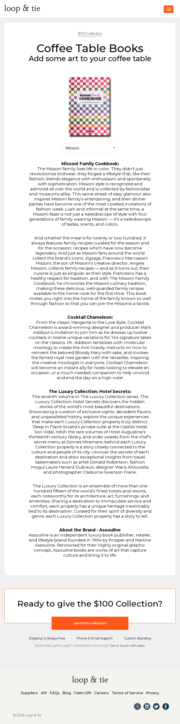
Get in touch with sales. (127, 646)
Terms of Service (127, 693)
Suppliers (29, 693)
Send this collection (90, 623)
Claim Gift (82, 693)
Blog (67, 693)
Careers (101, 693)
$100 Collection (90, 33)
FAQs (55, 693)
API (44, 693)
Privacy (152, 693)
